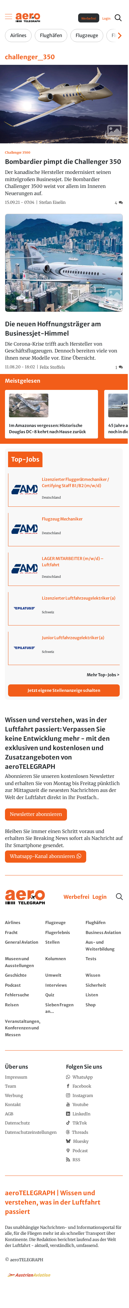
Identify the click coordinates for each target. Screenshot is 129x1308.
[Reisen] (23, 1008)
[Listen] (104, 994)
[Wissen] (104, 975)
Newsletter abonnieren (36, 814)
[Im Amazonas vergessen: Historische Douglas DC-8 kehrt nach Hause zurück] (51, 414)
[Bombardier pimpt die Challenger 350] (64, 135)
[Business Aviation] (104, 932)
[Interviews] (63, 985)
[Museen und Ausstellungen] (23, 962)
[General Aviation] (23, 945)
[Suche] (119, 896)
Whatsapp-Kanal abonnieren (42, 856)
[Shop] (104, 1008)
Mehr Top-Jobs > (103, 675)
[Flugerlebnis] (63, 932)
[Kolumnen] (63, 962)
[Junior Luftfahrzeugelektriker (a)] (64, 648)
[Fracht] (23, 932)
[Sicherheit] (104, 985)
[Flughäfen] (104, 922)
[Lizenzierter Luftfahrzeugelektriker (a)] (64, 608)
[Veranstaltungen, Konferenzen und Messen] (23, 1028)
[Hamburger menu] (8, 18)
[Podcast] (23, 985)
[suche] (118, 17)
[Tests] (104, 962)
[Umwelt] (63, 975)
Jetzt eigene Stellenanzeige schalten (64, 690)
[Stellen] (63, 945)
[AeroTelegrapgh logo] (25, 897)
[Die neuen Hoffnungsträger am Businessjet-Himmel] (64, 292)
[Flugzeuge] (63, 922)
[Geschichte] (23, 975)
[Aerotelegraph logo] (28, 17)
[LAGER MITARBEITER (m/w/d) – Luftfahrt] (64, 569)
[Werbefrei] (76, 897)
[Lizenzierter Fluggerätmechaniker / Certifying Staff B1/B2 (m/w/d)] (64, 489)
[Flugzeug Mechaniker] (64, 529)
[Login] (99, 897)
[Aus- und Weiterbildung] (104, 945)
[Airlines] (23, 922)
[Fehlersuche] (23, 994)
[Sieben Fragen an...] (63, 1008)
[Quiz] (63, 994)
